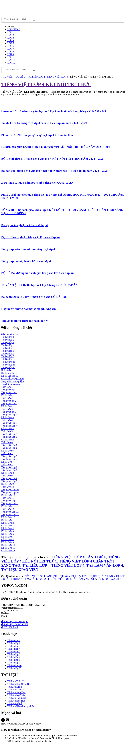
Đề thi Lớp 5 (7, 439)
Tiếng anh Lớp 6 (9, 448)
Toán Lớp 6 (7, 442)
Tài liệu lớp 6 (7, 350)
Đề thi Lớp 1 (7, 395)
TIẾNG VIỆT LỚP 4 (67, 565)
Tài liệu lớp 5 (7, 348)
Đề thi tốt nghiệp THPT (12, 378)
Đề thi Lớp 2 (7, 406)
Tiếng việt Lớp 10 (10, 489)
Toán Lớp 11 (7, 498)
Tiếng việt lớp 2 (8, 400)
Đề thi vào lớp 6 (9, 373)
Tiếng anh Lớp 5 (9, 436)
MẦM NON (13, 29)
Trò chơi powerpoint (11, 384)
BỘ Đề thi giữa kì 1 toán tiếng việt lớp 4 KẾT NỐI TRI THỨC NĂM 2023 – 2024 (52, 158)
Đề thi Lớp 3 (7, 417)
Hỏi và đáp (6, 370)
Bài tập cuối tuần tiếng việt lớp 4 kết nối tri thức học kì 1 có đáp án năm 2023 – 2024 (54, 170)
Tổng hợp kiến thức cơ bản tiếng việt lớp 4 (28, 249)
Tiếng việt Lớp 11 (9, 500)
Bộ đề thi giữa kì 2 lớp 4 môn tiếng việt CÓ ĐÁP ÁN (34, 296)
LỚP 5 (10, 43)
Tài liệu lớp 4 (7, 345)
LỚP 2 (10, 35)
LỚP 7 (10, 48)
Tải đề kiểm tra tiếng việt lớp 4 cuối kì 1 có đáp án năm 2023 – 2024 (44, 123)
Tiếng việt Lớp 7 (9, 456)
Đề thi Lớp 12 (8, 517)
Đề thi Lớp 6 (7, 450)
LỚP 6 (10, 46)
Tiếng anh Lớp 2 (9, 403)
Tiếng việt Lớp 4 (9, 423)
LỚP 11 (11, 60)
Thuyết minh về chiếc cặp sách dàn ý (24, 320)
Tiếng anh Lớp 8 (9, 470)
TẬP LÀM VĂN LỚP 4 (104, 565)
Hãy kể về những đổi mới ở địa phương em (28, 308)
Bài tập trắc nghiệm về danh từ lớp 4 (24, 225)
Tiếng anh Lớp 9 (9, 481)
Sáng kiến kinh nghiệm (12, 381)
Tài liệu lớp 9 (7, 359)
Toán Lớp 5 (7, 431)
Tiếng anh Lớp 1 (9, 392)
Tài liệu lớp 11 (8, 364)
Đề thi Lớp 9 (7, 484)
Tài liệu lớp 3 (7, 342)
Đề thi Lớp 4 (7, 428)
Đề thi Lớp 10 (8, 495)
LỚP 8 (10, 51)
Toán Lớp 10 (7, 486)
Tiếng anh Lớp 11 (9, 503)
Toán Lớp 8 (7, 464)
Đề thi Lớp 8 (7, 473)
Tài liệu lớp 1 (7, 337)
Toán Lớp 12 (7, 509)
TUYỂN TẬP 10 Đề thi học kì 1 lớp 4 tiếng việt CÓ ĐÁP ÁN (39, 285)
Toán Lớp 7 (7, 453)
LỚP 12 (11, 62)
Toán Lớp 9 (7, 475)
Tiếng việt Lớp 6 (9, 445)
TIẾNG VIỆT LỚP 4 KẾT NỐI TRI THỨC (82, 576)
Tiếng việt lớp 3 (8, 411)
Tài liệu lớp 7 (7, 353)
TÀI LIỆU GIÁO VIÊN (19, 570)
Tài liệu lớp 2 (7, 339)
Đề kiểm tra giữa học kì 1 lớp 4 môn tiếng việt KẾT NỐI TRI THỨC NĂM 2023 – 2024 (56, 146)
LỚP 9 (10, 54)
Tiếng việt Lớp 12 (10, 511)
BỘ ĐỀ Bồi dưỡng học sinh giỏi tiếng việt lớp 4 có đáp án (37, 273)
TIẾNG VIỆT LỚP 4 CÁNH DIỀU (79, 557)
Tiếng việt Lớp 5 (9, 434)
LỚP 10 (11, 57)
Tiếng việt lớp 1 (8, 389)
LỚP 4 (10, 40)
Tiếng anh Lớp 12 (10, 514)
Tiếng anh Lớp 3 (9, 414)
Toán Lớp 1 (7, 387)
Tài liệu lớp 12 (8, 367)
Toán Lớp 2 (7, 398)
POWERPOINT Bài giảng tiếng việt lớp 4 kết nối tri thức (37, 135)
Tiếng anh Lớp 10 (10, 492)
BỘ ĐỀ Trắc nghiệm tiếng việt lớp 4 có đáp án (30, 237)
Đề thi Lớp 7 (7, 461)
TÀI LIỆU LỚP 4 (36, 565)
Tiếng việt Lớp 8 (9, 467)
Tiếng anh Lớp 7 (9, 459)
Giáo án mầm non (10, 334)
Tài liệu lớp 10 (8, 362)
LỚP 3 (10, 37)
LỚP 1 (10, 32)
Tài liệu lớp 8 (7, 356)
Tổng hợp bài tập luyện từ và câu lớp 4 (26, 261)
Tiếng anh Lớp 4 (9, 425)
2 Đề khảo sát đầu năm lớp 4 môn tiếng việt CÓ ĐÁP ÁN (37, 182)
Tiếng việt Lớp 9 (9, 478)
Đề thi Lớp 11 (8, 506)
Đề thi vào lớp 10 (9, 375)
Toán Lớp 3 (7, 409)
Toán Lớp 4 (7, 420)
